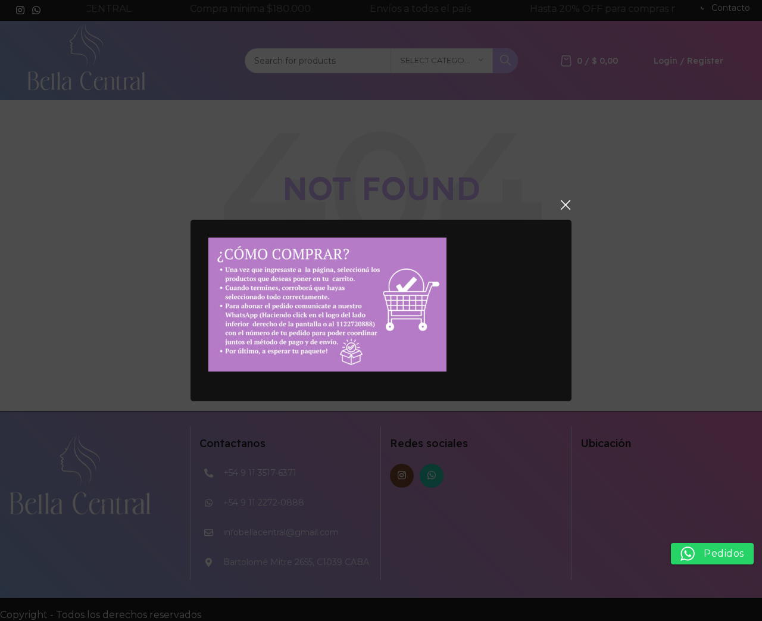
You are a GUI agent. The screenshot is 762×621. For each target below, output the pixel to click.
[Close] (565, 205)
